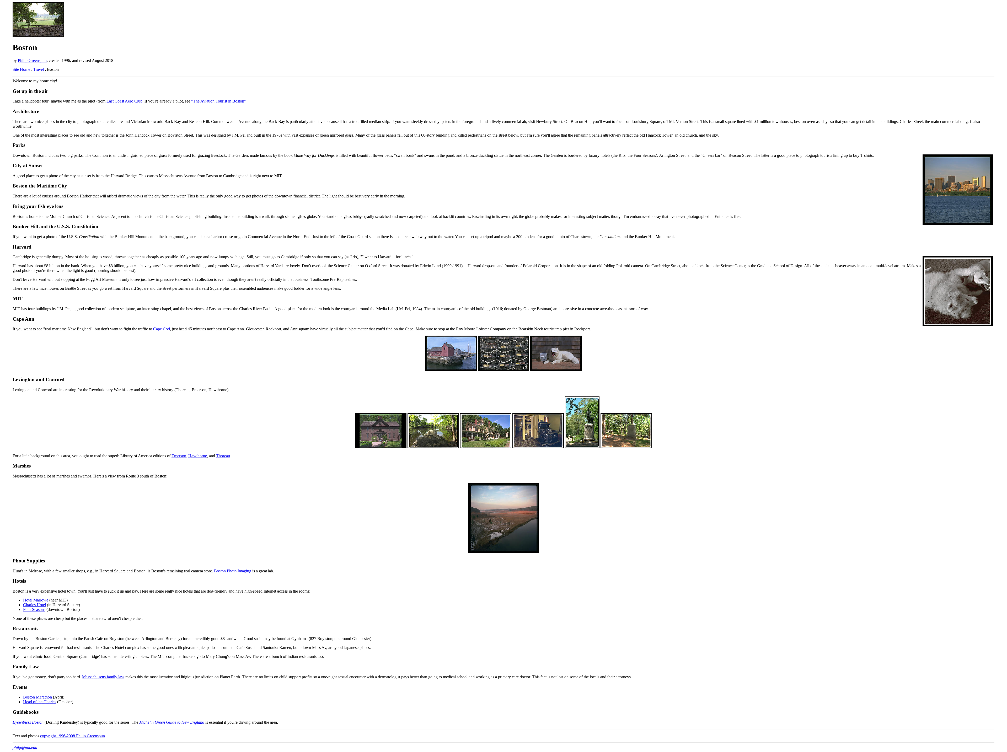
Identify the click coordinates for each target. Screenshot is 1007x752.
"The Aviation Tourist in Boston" (218, 101)
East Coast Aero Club (124, 101)
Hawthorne (197, 456)
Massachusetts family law (103, 677)
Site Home (21, 69)
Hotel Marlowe (35, 600)
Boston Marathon (37, 697)
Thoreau (223, 456)
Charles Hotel (34, 605)
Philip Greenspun (32, 60)
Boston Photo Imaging (232, 571)
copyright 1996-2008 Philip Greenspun (72, 736)
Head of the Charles (39, 702)
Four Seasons (34, 609)
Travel (38, 69)
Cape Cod (161, 329)
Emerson (179, 456)
